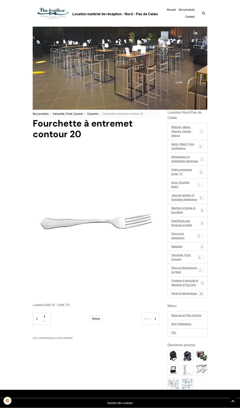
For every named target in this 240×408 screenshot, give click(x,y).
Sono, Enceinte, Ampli (187, 184)
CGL (173, 332)
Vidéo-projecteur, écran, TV (187, 172)
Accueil (171, 9)
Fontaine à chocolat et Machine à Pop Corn (187, 283)
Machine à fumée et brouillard (187, 210)
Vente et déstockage (187, 293)
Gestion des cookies (120, 403)
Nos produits (187, 9)
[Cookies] (7, 401)
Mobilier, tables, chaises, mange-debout (187, 131)
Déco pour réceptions (187, 236)
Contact (190, 16)
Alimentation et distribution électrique (187, 159)
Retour (96, 318)
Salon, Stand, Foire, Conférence (187, 146)
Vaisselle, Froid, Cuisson (68, 113)
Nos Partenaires (181, 324)
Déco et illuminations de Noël (187, 270)
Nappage (187, 246)
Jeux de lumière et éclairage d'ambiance (187, 197)
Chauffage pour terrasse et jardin (187, 223)
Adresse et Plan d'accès (186, 315)
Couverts (92, 113)
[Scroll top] (233, 401)
